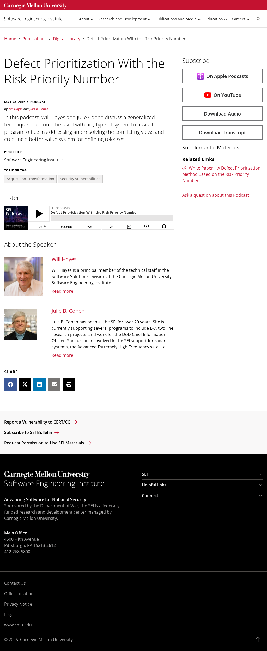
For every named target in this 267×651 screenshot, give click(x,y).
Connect (150, 495)
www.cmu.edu (18, 625)
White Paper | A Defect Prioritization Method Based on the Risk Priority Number (221, 174)
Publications (34, 38)
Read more (62, 291)
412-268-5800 (17, 551)
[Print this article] (69, 384)
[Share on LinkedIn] (39, 384)
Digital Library (66, 38)
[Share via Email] (54, 384)
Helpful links (154, 485)
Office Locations (20, 593)
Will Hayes (15, 109)
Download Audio (222, 114)
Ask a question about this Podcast (215, 195)
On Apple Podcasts (227, 76)
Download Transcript (222, 132)
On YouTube (227, 95)
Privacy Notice (18, 604)
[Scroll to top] (259, 639)
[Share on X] (25, 384)
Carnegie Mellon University (46, 639)
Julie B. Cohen (38, 109)
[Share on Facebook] (10, 384)
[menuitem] (35, 19)
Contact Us (15, 583)
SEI (145, 474)
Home (10, 38)
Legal (9, 614)
